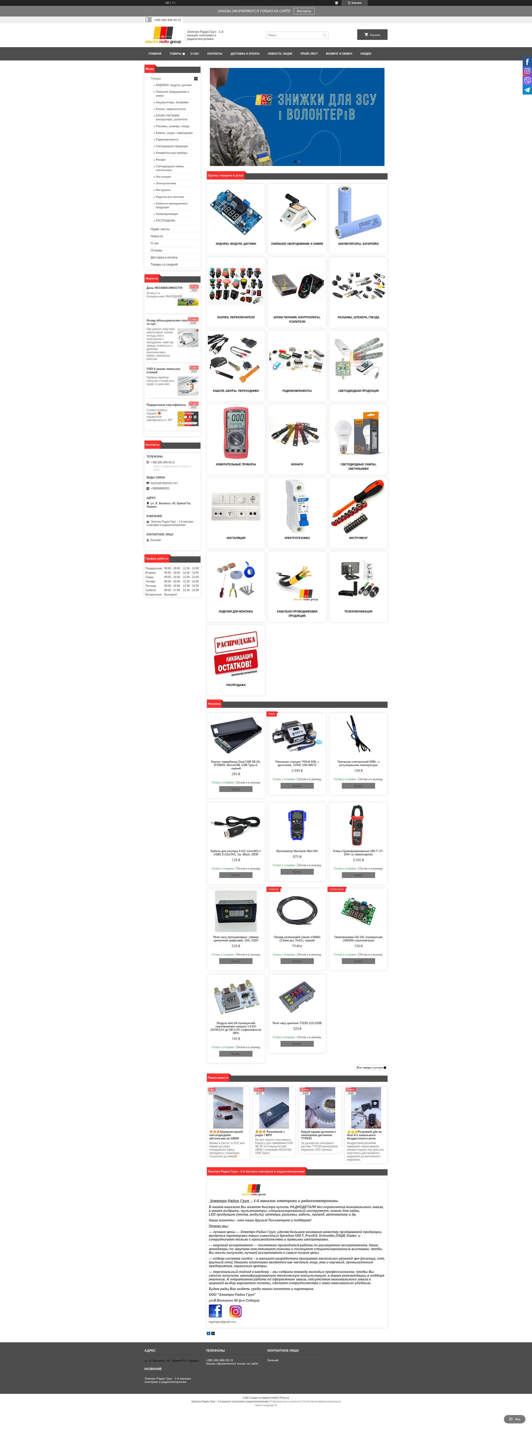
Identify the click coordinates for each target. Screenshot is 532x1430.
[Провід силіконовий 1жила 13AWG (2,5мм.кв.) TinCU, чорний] (297, 911)
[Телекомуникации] (358, 580)
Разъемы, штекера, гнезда (358, 317)
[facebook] (208, 1334)
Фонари (297, 464)
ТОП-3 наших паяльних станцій (163, 370)
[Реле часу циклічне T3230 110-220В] (297, 997)
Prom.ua (284, 1397)
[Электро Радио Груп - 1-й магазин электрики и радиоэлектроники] (163, 35)
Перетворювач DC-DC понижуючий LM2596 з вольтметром (358, 938)
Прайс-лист (309, 53)
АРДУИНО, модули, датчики (236, 243)
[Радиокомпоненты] (297, 359)
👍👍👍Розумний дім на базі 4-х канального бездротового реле (364, 1135)
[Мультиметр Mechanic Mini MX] (297, 825)
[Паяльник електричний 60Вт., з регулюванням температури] (358, 736)
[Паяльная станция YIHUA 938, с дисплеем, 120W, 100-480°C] (297, 736)
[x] (213, 1334)
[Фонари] (297, 433)
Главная (155, 53)
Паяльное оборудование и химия (297, 243)
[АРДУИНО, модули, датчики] (236, 212)
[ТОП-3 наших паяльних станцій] (188, 386)
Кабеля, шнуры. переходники (236, 390)
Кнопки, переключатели (236, 317)
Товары (175, 53)
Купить (236, 789)
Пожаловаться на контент (285, 1401)
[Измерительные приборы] (236, 433)
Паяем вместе (218, 1077)
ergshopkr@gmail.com (163, 482)
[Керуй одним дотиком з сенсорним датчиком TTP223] (320, 1108)
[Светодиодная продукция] (358, 359)
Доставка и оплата (245, 53)
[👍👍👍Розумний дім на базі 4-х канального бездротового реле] (366, 1108)
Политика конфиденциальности (322, 1401)
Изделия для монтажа (236, 611)
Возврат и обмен (339, 53)
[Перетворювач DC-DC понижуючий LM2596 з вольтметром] (358, 911)
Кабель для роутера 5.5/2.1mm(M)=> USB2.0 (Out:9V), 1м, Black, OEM (236, 852)
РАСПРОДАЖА (236, 685)
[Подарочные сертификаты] (188, 418)
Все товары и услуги (370, 1067)
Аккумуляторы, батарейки (358, 243)
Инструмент (358, 538)
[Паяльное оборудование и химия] (297, 212)
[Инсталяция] (236, 506)
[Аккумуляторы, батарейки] (358, 212)
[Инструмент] (358, 506)
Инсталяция (236, 538)
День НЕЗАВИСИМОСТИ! (165, 287)
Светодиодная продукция (358, 390)
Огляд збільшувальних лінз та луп (167, 322)
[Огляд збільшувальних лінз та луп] (188, 337)
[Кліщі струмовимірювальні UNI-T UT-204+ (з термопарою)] (358, 825)
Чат (517, 1419)
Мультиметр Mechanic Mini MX (297, 851)
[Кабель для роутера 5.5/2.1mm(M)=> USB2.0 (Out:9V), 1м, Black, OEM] (236, 825)
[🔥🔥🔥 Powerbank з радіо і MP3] (274, 1108)
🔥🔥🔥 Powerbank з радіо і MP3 (270, 1133)
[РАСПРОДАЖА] (236, 653)
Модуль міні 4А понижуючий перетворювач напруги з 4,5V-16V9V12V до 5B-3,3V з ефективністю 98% (235, 1028)
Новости (157, 236)
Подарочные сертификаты (166, 404)
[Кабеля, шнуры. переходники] (236, 359)
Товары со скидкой (164, 264)
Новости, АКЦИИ (280, 53)
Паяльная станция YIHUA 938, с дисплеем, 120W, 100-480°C (297, 763)
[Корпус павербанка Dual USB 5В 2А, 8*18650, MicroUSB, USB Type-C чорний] (236, 736)
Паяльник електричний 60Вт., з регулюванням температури (358, 763)
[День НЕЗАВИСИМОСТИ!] (188, 301)
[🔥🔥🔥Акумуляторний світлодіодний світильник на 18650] (228, 1108)
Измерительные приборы (236, 464)
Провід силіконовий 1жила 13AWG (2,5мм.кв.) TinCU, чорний (297, 938)
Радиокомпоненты (297, 390)
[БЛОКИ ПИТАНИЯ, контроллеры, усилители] (297, 286)
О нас (195, 53)
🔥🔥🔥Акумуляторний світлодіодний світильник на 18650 (226, 1135)
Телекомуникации (358, 611)
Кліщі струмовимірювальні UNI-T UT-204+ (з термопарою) (358, 852)
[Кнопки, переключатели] (236, 286)
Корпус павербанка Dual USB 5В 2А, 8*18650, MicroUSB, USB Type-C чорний (236, 765)
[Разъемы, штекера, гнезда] (358, 286)
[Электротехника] (297, 506)
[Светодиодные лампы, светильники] (358, 433)
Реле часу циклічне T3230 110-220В (297, 1023)
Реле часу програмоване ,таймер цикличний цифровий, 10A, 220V (236, 938)
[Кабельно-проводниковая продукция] (297, 580)
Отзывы (156, 250)
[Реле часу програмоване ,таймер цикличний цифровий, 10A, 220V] (236, 911)
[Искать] (324, 35)
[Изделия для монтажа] (236, 580)
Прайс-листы (160, 229)
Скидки (365, 53)
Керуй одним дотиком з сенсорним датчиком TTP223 (318, 1135)
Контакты (304, 11)
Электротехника (297, 538)
